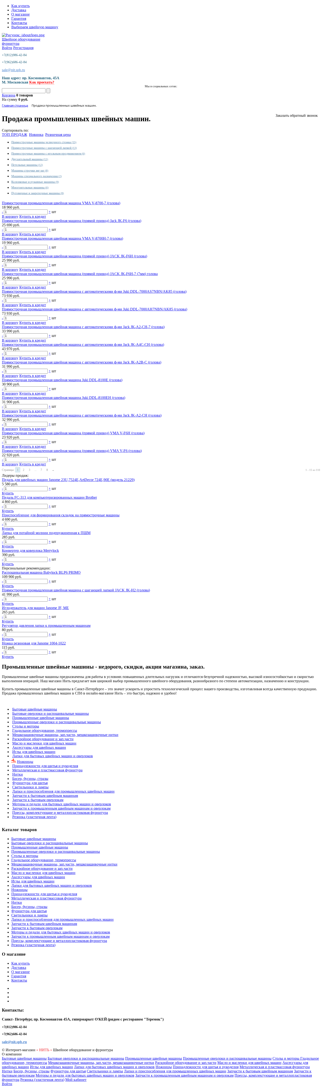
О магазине (20, 14)
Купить (8, 493)
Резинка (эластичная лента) (34, 817)
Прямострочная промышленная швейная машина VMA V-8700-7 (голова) (61, 203)
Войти (7, 48)
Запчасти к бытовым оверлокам (37, 800)
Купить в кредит (32, 216)
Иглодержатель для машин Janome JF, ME (35, 608)
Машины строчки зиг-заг (29, 170)
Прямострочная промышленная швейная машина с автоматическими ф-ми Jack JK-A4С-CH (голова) (83, 345)
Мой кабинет (76, 1080)
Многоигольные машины (30, 187)
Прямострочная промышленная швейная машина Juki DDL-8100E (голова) (62, 380)
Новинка (36, 135)
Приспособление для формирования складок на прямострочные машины (61, 515)
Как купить (20, 6)
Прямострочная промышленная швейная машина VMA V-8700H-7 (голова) (62, 238)
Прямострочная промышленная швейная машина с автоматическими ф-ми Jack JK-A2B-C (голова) (81, 362)
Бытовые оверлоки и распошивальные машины (50, 713)
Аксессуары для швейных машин (39, 747)
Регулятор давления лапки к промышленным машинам (46, 626)
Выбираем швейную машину (34, 27)
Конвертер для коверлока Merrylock (30, 550)
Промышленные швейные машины (40, 718)
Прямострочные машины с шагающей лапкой (44, 148)
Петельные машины (27, 165)
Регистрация (23, 48)
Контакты (19, 23)
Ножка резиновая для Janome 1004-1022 (34, 643)
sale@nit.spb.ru (13, 70)
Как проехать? (41, 82)
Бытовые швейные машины (34, 709)
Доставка (18, 10)
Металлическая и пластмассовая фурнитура (47, 770)
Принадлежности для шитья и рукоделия (45, 766)
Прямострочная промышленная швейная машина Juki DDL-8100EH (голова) (63, 398)
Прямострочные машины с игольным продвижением (48, 153)
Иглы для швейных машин (33, 752)
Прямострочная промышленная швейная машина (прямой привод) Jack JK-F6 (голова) (71, 221)
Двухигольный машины (29, 159)
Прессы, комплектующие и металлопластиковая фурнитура (60, 813)
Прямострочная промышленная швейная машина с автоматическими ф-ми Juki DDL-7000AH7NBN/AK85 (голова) (94, 309)
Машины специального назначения (36, 176)
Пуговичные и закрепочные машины (37, 193)
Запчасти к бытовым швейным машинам (45, 796)
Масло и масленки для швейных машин (44, 743)
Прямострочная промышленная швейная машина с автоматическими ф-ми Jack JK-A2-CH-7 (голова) (83, 327)
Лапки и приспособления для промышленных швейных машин (63, 791)
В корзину (10, 216)
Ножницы (25, 762)
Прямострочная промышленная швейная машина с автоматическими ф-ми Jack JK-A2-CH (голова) (81, 415)
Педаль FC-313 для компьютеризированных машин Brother (49, 497)
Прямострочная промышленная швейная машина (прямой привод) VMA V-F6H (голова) (73, 433)
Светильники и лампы (30, 787)
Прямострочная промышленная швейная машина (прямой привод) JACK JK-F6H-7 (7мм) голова (80, 274)
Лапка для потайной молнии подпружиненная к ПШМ (46, 533)
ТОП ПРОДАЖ (14, 135)
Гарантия (18, 19)
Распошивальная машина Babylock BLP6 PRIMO (41, 572)
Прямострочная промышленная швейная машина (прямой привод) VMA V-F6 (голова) (72, 451)
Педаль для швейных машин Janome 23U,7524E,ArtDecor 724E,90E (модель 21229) (68, 480)
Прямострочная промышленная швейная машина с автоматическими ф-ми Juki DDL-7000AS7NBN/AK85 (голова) (94, 291)
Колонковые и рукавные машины (35, 182)
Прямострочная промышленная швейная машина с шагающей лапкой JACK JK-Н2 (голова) (76, 590)
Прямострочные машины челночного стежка (43, 142)
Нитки (17, 774)
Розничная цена (58, 135)
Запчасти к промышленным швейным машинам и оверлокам (61, 808)
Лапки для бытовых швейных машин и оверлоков (52, 756)
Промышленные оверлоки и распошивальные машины (56, 722)
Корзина (8, 95)
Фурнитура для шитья (30, 783)
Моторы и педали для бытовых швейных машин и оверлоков (61, 804)
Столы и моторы (25, 726)
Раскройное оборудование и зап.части (43, 739)
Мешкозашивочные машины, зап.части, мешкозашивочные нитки (65, 735)
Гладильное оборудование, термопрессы (44, 730)
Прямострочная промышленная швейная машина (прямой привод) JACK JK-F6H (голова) (74, 256)
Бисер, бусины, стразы (30, 779)
